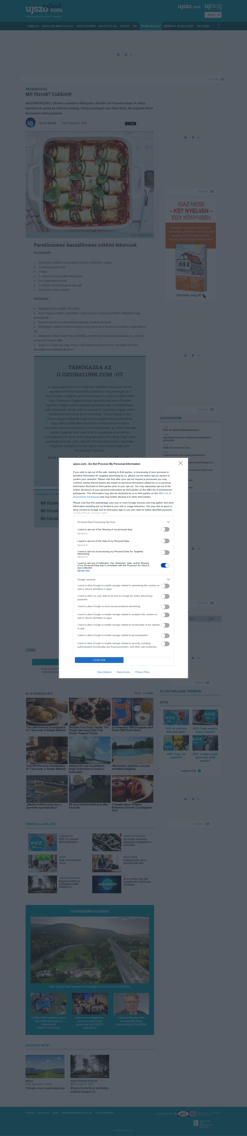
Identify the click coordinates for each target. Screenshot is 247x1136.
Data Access (123, 672)
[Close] (181, 464)
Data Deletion (104, 672)
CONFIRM (99, 660)
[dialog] (123, 568)
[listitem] (123, 522)
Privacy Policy (142, 672)
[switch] (165, 529)
